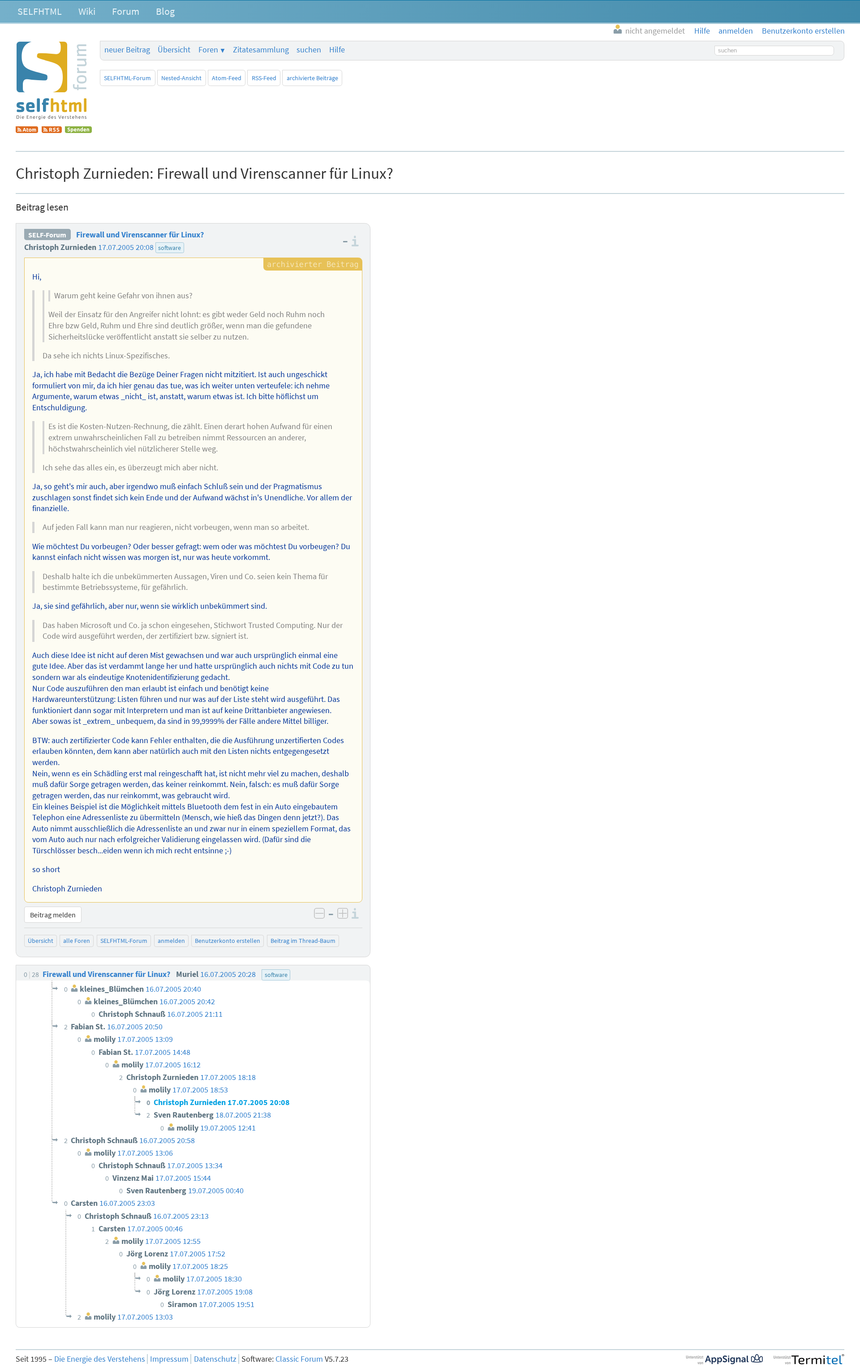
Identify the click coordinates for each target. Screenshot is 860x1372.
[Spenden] (78, 130)
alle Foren (76, 941)
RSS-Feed (264, 78)
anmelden (171, 941)
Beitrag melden (53, 914)
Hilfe (337, 50)
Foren (208, 50)
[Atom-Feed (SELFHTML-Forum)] (27, 130)
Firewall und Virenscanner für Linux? (140, 235)
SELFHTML (39, 11)
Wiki (86, 11)
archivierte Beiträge (312, 78)
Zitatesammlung (261, 50)
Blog (165, 11)
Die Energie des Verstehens (99, 1359)
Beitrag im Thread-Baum (303, 941)
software (169, 248)
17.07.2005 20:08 (126, 247)
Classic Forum (299, 1359)
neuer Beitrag (127, 50)
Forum (125, 11)
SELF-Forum (47, 234)
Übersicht (174, 50)
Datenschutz (215, 1359)
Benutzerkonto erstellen (227, 941)
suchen (309, 50)
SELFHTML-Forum (127, 78)
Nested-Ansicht (181, 78)
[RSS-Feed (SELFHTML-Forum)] (52, 130)
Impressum (169, 1359)
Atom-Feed (226, 78)
